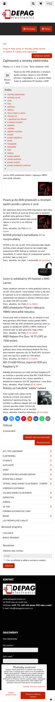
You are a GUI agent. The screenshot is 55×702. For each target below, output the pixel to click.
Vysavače (7, 460)
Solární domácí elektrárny (17, 492)
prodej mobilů (13, 162)
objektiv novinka (14, 131)
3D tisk (6, 506)
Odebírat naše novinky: (13, 550)
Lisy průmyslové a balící (15, 520)
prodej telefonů (14, 159)
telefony (11, 106)
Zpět (4, 44)
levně (9, 140)
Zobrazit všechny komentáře (37, 437)
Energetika (8, 497)
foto (9, 103)
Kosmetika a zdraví (12, 479)
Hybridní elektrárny (13, 488)
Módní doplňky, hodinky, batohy (19, 474)
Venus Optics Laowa (16, 113)
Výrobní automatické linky (17, 511)
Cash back (8, 533)
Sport (6, 469)
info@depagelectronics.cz (21, 608)
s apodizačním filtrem (17, 119)
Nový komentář (43, 442)
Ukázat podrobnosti (11, 694)
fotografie (11, 146)
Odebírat (9, 565)
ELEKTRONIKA (9, 456)
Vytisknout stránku (42, 55)
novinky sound (13, 97)
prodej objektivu (14, 137)
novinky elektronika (16, 94)
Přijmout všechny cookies (33, 695)
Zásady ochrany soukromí (34, 686)
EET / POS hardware (13, 451)
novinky (10, 128)
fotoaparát (11, 143)
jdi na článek (44, 260)
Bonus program (11, 537)
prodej (10, 134)
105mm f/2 (12, 116)
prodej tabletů (13, 156)
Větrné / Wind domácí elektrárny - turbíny (25, 483)
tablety (10, 109)
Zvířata (6, 502)
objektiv (11, 125)
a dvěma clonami (14, 122)
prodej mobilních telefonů (19, 165)
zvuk (9, 100)
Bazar (6, 516)
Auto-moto (8, 465)
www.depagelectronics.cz (14, 599)
